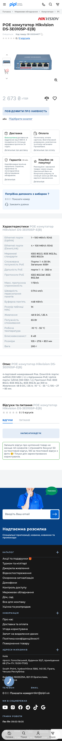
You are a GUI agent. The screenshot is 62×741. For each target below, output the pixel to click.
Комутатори (47, 12)
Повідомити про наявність (26, 111)
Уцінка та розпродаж (17, 606)
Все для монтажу (14, 601)
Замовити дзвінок (19, 204)
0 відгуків (24, 38)
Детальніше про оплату (44, 150)
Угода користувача (15, 629)
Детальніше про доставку (16, 150)
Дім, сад (8, 597)
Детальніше (10, 179)
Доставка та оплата (15, 624)
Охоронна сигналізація (18, 577)
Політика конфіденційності (21, 638)
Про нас (8, 619)
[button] (7, 55)
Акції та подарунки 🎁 (17, 558)
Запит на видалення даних (20, 633)
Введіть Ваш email (17, 514)
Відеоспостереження (17, 573)
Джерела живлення (16, 568)
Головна (7, 12)
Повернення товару (16, 643)
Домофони (10, 582)
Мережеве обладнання (26, 12)
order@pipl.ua (40, 693)
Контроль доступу (15, 587)
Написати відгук (31, 433)
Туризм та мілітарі (15, 563)
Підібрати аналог (20, 118)
